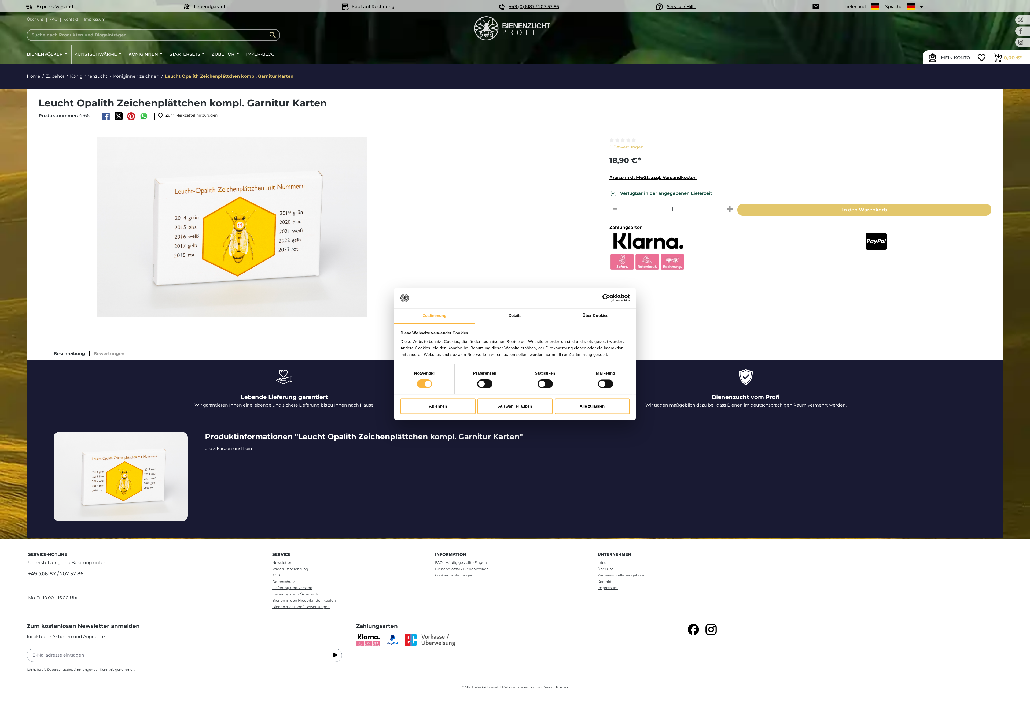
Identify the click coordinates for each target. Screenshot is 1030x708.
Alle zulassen (592, 406)
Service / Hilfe (681, 6)
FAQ (53, 19)
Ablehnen (438, 406)
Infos (602, 562)
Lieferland (855, 6)
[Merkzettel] (981, 58)
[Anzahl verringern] (614, 209)
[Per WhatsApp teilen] (144, 116)
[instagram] (711, 629)
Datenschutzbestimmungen (70, 670)
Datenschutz (283, 581)
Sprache (894, 6)
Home (33, 76)
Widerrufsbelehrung (290, 569)
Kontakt (70, 19)
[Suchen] (274, 35)
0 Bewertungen (626, 147)
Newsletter (281, 562)
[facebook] (693, 629)
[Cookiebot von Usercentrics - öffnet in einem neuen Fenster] (606, 298)
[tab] (69, 353)
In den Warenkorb (864, 210)
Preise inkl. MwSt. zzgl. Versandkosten (653, 177)
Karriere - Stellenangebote (621, 575)
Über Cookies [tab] (595, 315)
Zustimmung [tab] (435, 315)
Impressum (94, 19)
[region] (315, 227)
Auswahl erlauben (515, 406)
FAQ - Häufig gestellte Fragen (461, 562)
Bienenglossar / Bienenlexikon (462, 569)
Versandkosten (556, 687)
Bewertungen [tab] (109, 353)
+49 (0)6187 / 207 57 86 (55, 574)
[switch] (484, 384)
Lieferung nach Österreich (295, 594)
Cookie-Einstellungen (454, 575)
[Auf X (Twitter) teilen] (118, 116)
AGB (276, 575)
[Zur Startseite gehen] (512, 28)
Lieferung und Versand (292, 588)
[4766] (232, 227)
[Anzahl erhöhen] (729, 209)
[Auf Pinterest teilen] (131, 116)
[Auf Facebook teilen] (106, 116)
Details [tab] (515, 315)
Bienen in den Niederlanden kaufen (304, 600)
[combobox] (153, 35)
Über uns (35, 19)
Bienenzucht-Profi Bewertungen (301, 607)
